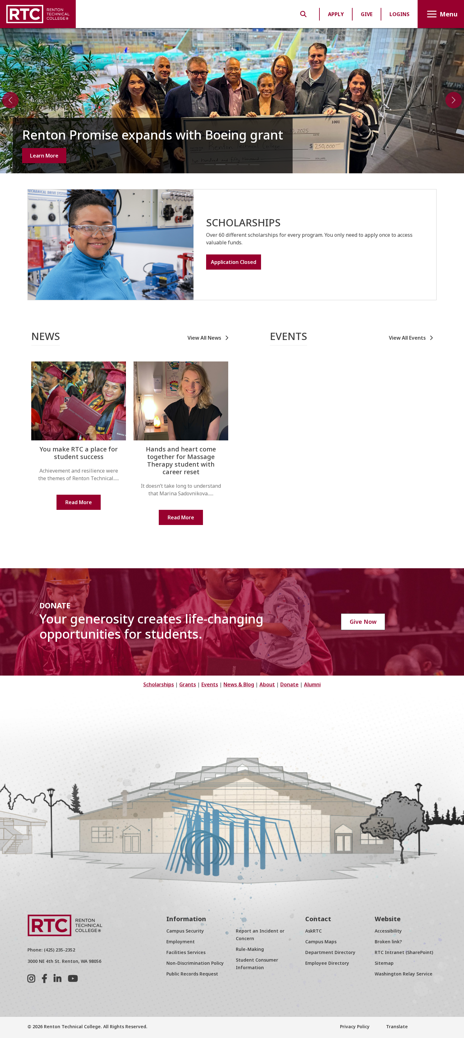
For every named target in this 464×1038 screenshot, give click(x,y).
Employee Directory (327, 963)
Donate (289, 684)
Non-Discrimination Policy (195, 963)
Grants (187, 684)
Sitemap (384, 963)
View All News (205, 337)
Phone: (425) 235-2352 (51, 950)
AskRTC (313, 931)
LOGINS (399, 14)
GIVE (366, 14)
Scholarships (158, 684)
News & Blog (238, 684)
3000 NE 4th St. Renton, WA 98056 (64, 961)
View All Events (408, 337)
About (267, 684)
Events (209, 684)
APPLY (336, 14)
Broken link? (388, 942)
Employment (180, 942)
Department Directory (330, 952)
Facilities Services (185, 952)
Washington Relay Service (403, 974)
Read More (78, 502)
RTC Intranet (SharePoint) (404, 952)
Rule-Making (250, 949)
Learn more (44, 155)
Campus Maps (320, 942)
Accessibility (388, 931)
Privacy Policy (355, 1026)
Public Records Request (192, 974)
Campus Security (185, 931)
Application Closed (233, 262)
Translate (396, 1026)
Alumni (312, 684)
